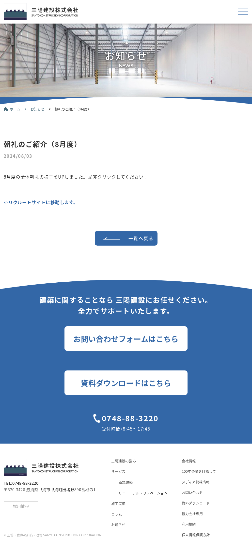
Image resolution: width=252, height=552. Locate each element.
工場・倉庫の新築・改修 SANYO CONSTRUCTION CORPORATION (54, 535)
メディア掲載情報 (196, 481)
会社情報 (189, 460)
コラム (116, 514)
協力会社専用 (192, 513)
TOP (223, 537)
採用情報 (21, 506)
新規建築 (126, 482)
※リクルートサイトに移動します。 (41, 202)
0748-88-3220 (130, 418)
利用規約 (189, 524)
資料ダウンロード (196, 502)
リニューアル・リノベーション (143, 492)
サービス (118, 471)
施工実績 (118, 503)
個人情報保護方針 (196, 534)
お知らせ (37, 108)
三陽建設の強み (123, 460)
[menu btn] (243, 11)
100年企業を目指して (199, 471)
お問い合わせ (192, 492)
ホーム (15, 108)
